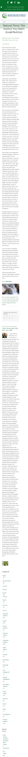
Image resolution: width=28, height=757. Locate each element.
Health (8, 300)
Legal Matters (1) (5, 649)
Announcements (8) (5, 581)
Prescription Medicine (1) (5, 686)
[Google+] (15, 2)
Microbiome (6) (5, 660)
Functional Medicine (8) (5, 615)
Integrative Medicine (14, 300)
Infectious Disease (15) (5, 635)
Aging (17, 299)
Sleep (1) (4, 710)
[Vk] (9, 318)
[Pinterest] (9, 316)
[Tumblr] (11, 316)
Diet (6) (5, 589)
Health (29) (4, 621)
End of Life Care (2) (5, 594)
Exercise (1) (5, 606)
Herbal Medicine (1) (5, 628)
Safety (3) (4, 704)
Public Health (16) (4, 693)
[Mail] (12, 318)
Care (3, 300)
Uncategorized (9, 302)
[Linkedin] (19, 2)
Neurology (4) (5, 666)
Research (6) (5, 699)
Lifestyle (3, 302)
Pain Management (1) (5, 672)
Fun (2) (4, 610)
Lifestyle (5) (5, 655)
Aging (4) (4, 576)
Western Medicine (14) (5, 721)
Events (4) (4, 600)
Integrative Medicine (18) (5, 642)
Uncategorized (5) (5, 715)
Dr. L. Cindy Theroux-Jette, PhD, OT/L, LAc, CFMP (10, 328)
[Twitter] (11, 2)
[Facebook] (8, 2)
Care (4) (5, 586)
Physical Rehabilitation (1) (5, 679)
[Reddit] (6, 318)
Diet (5, 300)
